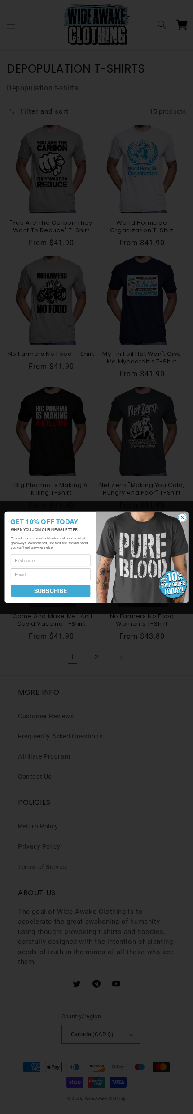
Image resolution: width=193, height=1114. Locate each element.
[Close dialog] (182, 517)
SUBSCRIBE (50, 591)
